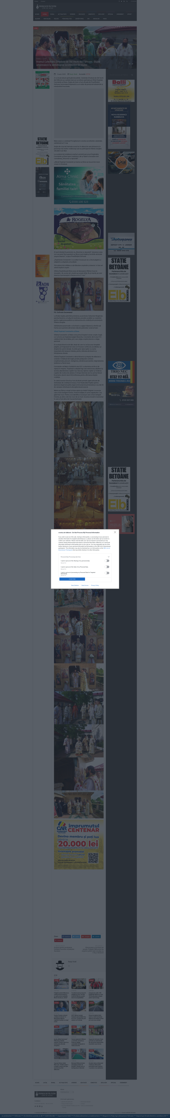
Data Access (85, 585)
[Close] (115, 532)
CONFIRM (72, 579)
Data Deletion (75, 585)
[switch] (107, 561)
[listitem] (85, 557)
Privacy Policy (95, 585)
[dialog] (85, 559)
